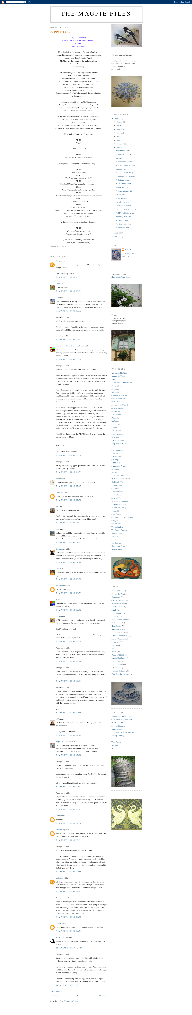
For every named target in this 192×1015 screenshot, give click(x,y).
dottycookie (60, 549)
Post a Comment (56, 991)
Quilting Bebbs (117, 482)
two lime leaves (117, 543)
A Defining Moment (123, 180)
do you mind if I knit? (119, 405)
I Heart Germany (117, 440)
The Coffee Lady (62, 937)
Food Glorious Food (119, 619)
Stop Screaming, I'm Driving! (122, 517)
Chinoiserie (115, 597)
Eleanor (59, 616)
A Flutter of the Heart (124, 161)
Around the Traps (118, 376)
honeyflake (115, 437)
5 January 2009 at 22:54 (68, 823)
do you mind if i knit (64, 741)
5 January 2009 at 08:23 (68, 522)
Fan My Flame (116, 430)
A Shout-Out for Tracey (124, 172)
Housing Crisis (117, 629)
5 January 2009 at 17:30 (68, 755)
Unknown (59, 492)
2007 (116, 236)
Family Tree (115, 610)
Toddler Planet (117, 533)
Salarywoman (116, 667)
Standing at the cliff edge (125, 176)
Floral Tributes (117, 616)
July (118, 125)
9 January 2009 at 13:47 (68, 931)
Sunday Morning (117, 735)
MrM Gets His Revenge (125, 213)
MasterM (114, 642)
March (119, 140)
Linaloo (114, 446)
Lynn (58, 297)
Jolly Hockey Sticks (119, 443)
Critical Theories (117, 600)
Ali (57, 506)
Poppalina (115, 469)
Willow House (116, 549)
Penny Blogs (61, 829)
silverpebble (116, 498)
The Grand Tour (122, 220)
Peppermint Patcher (118, 466)
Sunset (114, 738)
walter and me (61, 585)
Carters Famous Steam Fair (121, 719)
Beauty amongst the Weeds (121, 382)
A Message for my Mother (125, 154)
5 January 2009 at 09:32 (68, 579)
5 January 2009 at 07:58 (68, 500)
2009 (116, 118)
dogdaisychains (117, 408)
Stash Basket (116, 514)
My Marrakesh (117, 456)
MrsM (113, 651)
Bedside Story (121, 169)
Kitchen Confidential (119, 635)
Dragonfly (115, 418)
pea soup (114, 459)
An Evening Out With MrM (121, 716)
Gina (58, 568)
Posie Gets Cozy (117, 475)
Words (113, 748)
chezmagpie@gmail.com (120, 277)
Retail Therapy (117, 664)
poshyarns (115, 472)
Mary (58, 260)
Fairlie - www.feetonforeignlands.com (70, 345)
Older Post (103, 995)
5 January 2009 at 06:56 (68, 455)
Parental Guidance (118, 658)
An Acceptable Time (119, 373)
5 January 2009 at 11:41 (68, 681)
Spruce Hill (115, 511)
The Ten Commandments (125, 165)
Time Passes (116, 742)
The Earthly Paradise (119, 530)
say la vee (115, 488)
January (120, 147)
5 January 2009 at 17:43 (68, 786)
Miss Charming (122, 198)
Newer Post (54, 995)
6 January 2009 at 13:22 (68, 891)
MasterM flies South (123, 183)
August (120, 122)
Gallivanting (116, 622)
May (119, 133)
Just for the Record (123, 187)
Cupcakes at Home (118, 398)
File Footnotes (116, 613)
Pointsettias (120, 194)
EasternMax (116, 424)
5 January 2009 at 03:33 (68, 277)
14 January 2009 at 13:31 (69, 985)
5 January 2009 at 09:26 (68, 562)
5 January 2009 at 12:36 (68, 712)
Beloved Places (117, 590)
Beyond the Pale (117, 594)
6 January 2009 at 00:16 (68, 871)
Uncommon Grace (118, 546)
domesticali (115, 411)
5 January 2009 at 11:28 (68, 661)
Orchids (119, 158)
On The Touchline (118, 722)
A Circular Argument (124, 191)
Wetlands (114, 745)
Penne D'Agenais (117, 729)
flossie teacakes (117, 434)
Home (78, 995)
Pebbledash (115, 462)
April (119, 136)
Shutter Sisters (116, 494)
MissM (114, 645)
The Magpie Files (96, 13)
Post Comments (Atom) (69, 1001)
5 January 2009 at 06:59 (68, 472)
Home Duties (116, 626)
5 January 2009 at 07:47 (68, 486)
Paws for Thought (122, 202)
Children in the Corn (119, 395)
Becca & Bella (116, 386)
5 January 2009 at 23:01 (68, 840)
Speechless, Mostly (118, 507)
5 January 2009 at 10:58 (68, 641)
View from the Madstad (120, 674)
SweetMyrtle (116, 523)
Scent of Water (116, 491)
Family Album (116, 606)
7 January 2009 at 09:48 (68, 917)
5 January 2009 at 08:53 (68, 542)
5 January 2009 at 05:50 (68, 359)
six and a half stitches (119, 501)
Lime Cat (59, 923)
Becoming (115, 389)
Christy (59, 283)
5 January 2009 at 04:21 (68, 339)
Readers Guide (117, 485)
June (119, 129)
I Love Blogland (117, 632)
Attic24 (114, 379)
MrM (113, 648)
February (120, 144)
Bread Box (115, 392)
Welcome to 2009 (122, 227)
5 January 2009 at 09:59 (68, 593)
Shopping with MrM (60, 31)
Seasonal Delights (118, 671)
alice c (128, 249)
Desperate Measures (123, 205)
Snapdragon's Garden (119, 504)
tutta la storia (116, 539)
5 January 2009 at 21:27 (68, 809)
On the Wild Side (118, 655)
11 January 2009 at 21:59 (69, 947)
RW (57, 719)
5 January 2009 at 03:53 (68, 311)
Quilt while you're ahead (120, 478)
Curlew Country (117, 401)
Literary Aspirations (119, 639)
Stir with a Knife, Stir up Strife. (123, 732)
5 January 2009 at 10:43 (68, 610)
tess (57, 529)
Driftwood (115, 421)
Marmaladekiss (117, 450)
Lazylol (59, 815)
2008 (116, 233)
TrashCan (115, 536)
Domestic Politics (118, 603)
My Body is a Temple (124, 224)
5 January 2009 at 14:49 (68, 735)
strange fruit (116, 520)
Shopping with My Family (126, 209)
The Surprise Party (123, 150)
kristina (59, 478)
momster (114, 453)
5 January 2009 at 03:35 (68, 291)
